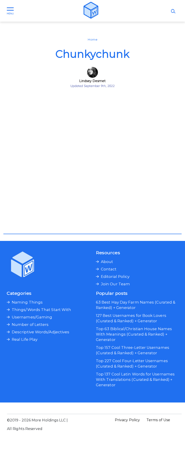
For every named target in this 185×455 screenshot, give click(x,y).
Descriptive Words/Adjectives (40, 332)
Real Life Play (24, 339)
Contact (109, 269)
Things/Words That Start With (41, 309)
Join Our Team (115, 284)
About (107, 261)
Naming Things (27, 302)
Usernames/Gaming (32, 317)
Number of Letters (30, 324)
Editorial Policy (115, 276)
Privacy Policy (127, 420)
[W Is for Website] (91, 11)
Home (92, 39)
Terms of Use (158, 420)
